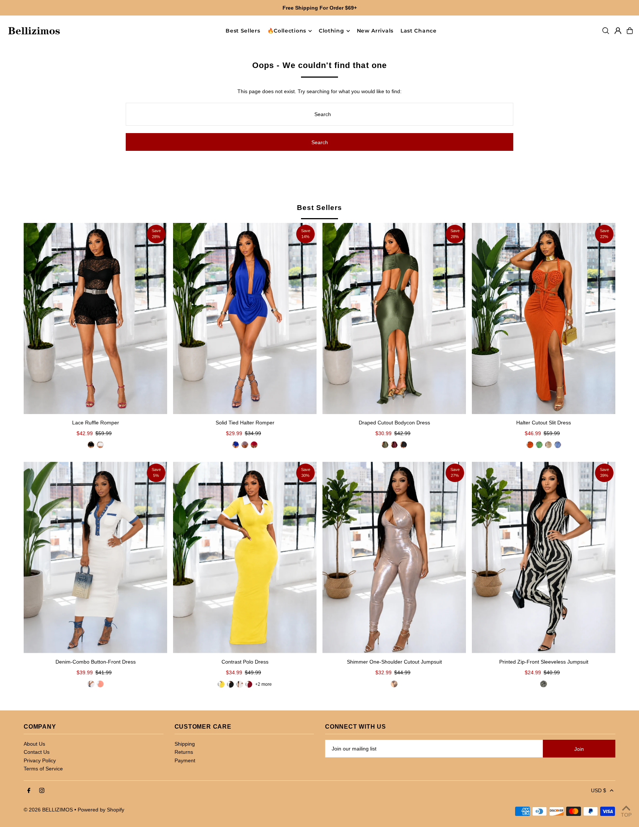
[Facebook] (28, 791)
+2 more (263, 684)
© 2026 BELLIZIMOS (48, 810)
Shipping (185, 744)
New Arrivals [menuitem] (375, 31)
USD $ (598, 790)
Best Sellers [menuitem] (243, 31)
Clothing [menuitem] (331, 31)
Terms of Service (43, 769)
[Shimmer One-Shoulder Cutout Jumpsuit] (394, 557)
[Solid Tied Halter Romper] (245, 318)
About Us (34, 744)
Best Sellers (319, 207)
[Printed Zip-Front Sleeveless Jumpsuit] (543, 557)
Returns (184, 752)
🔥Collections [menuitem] (286, 31)
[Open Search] (605, 30)
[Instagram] (41, 791)
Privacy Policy (40, 760)
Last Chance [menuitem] (418, 31)
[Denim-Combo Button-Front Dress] (95, 557)
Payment (185, 760)
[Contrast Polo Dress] (245, 557)
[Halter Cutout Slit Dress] (543, 318)
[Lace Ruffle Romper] (95, 318)
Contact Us (37, 752)
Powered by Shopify (101, 810)
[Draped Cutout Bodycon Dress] (394, 318)
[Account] (618, 30)
